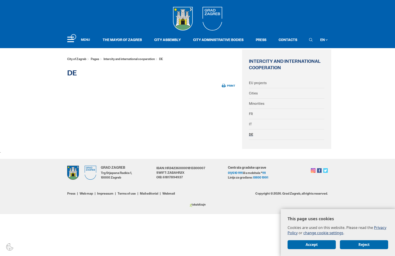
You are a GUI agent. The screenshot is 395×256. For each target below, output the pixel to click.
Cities (253, 93)
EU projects (258, 83)
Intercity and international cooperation (129, 59)
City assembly (167, 40)
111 (264, 173)
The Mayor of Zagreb (122, 40)
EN (323, 40)
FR (251, 114)
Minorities (256, 104)
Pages (95, 59)
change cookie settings (323, 232)
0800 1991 (260, 177)
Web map (86, 193)
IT (250, 124)
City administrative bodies (218, 40)
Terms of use (126, 193)
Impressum (105, 193)
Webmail (168, 193)
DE (251, 134)
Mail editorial (149, 193)
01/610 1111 (235, 173)
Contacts (288, 40)
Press (261, 40)
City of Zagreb (76, 59)
